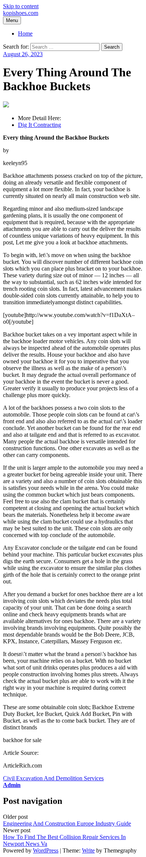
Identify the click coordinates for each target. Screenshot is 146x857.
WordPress (45, 850)
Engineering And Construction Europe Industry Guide (67, 823)
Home (25, 33)
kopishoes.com (20, 13)
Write (88, 850)
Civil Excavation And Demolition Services (53, 778)
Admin (12, 785)
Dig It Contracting (39, 125)
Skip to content (21, 6)
